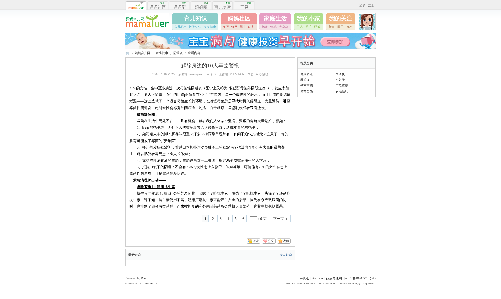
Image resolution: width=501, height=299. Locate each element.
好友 (349, 27)
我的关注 (340, 18)
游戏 (317, 27)
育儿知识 (195, 18)
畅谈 (265, 27)
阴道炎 (178, 53)
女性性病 (342, 91)
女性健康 (162, 53)
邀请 (256, 241)
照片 (308, 27)
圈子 (340, 27)
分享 (271, 241)
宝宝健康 (210, 27)
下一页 (278, 219)
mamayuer (195, 74)
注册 (371, 5)
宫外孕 (340, 80)
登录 (362, 5)
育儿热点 (180, 27)
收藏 (286, 241)
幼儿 (251, 27)
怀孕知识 (195, 27)
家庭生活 (275, 18)
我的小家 (308, 18)
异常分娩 (306, 91)
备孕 (226, 27)
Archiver (317, 278)
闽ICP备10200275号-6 (359, 278)
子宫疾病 (306, 85)
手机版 (304, 278)
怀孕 (234, 27)
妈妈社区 (239, 18)
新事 (332, 27)
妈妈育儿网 (127, 53)
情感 (273, 27)
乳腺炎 (305, 80)
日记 (299, 27)
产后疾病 (342, 85)
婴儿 (243, 27)
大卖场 (283, 27)
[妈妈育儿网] (147, 28)
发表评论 (285, 255)
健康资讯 (306, 74)
